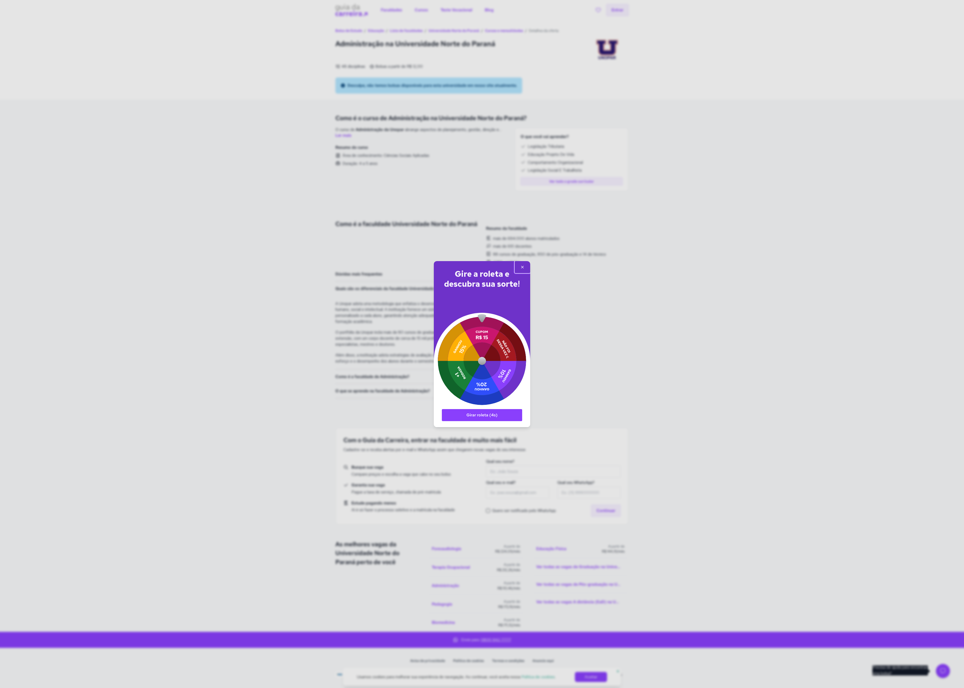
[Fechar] (522, 267)
